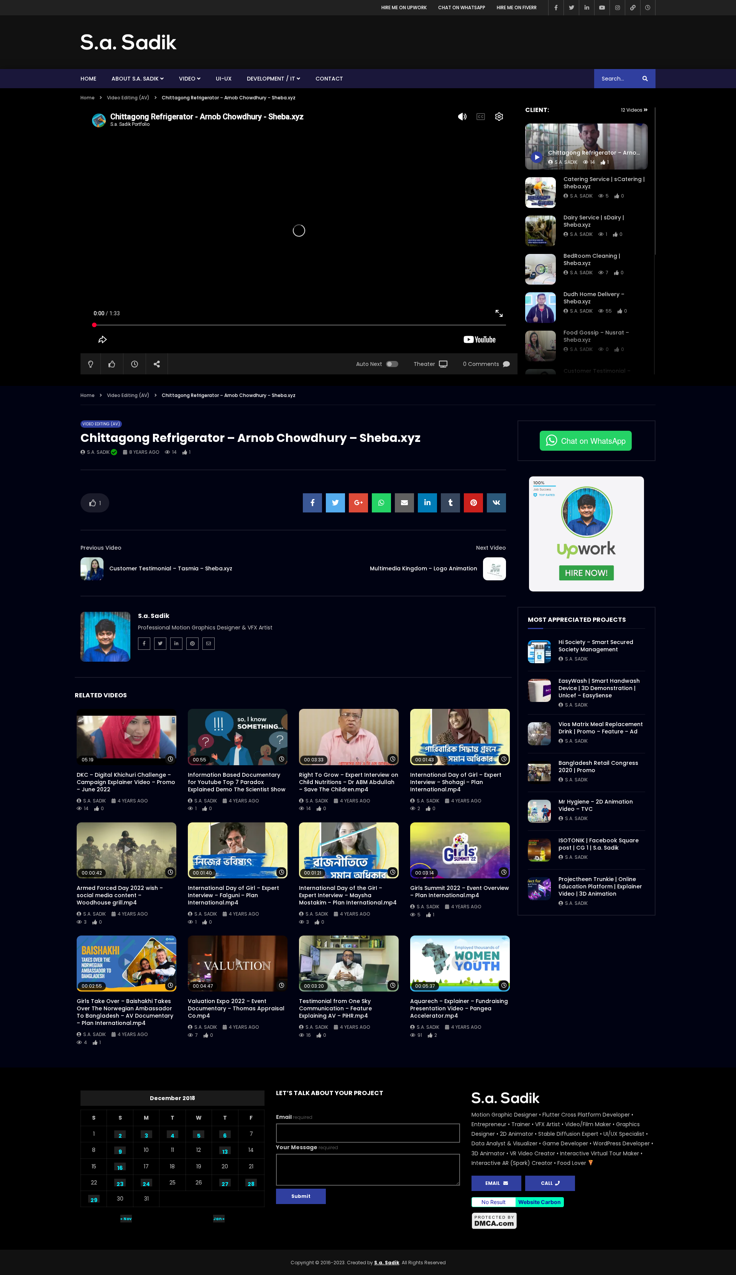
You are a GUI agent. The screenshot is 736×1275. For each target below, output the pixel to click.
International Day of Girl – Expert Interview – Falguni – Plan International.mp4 (233, 895)
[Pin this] (473, 502)
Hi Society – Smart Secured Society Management (596, 645)
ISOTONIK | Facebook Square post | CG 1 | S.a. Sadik (599, 844)
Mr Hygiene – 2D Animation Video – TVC (596, 805)
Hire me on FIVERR (517, 7)
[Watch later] (648, 7)
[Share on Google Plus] (358, 502)
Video (187, 78)
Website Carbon (539, 1202)
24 (146, 1183)
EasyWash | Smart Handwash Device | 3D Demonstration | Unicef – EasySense (599, 688)
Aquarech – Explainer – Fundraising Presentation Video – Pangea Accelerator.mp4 (459, 1008)
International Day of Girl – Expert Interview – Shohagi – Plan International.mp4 (455, 782)
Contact (329, 78)
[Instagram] (617, 7)
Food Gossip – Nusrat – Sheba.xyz (596, 336)
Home (88, 78)
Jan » (219, 1219)
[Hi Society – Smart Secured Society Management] (539, 651)
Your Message (307, 1147)
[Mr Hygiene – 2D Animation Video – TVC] (539, 811)
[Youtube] (602, 7)
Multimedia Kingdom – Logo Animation (423, 568)
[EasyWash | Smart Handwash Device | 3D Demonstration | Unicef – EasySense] (539, 690)
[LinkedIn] (586, 7)
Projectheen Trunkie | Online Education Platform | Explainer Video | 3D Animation (600, 886)
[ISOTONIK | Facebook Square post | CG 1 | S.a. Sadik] (539, 850)
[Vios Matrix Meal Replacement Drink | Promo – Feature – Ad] (539, 733)
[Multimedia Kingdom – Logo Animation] (494, 568)
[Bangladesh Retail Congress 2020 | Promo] (539, 772)
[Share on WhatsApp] (381, 502)
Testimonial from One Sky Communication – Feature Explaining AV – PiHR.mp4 (335, 1008)
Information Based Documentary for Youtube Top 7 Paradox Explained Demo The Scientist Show (237, 782)
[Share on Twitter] (335, 502)
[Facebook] (556, 7)
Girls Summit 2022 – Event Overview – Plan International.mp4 (459, 891)
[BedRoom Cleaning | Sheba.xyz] (540, 269)
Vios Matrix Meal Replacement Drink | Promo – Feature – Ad (601, 727)
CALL (548, 1183)
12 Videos (632, 110)
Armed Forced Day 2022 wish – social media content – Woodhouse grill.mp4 (120, 895)
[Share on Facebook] (312, 502)
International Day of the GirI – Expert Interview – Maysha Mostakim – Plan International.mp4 (348, 895)
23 (120, 1183)
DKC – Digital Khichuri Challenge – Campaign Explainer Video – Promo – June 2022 (126, 782)
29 (93, 1199)
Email (294, 1117)
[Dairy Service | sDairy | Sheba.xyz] (540, 231)
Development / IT (271, 78)
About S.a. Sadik (135, 78)
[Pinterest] (192, 644)
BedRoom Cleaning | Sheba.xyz (592, 259)
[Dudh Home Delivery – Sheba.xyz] (540, 307)
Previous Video (101, 548)
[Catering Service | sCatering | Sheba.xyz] (540, 192)
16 (120, 1167)
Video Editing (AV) (128, 97)
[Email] (208, 644)
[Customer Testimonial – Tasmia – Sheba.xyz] (92, 568)
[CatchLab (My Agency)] (632, 7)
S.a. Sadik (581, 196)
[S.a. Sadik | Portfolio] (128, 42)
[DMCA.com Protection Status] (564, 1221)
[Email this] (404, 502)
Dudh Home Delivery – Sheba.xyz (594, 297)
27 (225, 1183)
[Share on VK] (496, 502)
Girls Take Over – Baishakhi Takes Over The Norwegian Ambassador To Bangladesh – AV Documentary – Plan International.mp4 (125, 1012)
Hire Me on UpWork (404, 7)
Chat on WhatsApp (461, 7)
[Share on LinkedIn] (427, 502)
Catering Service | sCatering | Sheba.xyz (604, 182)
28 (251, 1183)
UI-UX (224, 78)
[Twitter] (571, 7)
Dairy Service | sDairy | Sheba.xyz (594, 221)
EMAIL (494, 1183)
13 (225, 1151)
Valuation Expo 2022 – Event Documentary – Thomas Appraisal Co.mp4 (236, 1008)
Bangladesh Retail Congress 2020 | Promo (598, 766)
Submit (300, 1196)
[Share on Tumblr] (450, 502)
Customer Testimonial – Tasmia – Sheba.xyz (170, 568)
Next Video (491, 548)
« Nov (125, 1219)
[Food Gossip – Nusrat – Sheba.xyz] (540, 346)
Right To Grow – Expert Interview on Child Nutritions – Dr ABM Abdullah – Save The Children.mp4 (348, 782)
